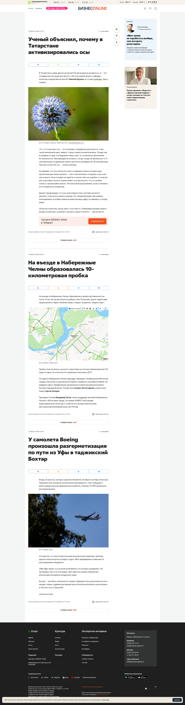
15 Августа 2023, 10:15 (36, 31)
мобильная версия (89, 677)
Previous (128, 58)
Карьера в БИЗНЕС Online (37, 659)
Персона (31, 641)
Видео (57, 641)
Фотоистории (59, 649)
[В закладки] (116, 36)
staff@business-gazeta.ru (135, 662)
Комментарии (68, 240)
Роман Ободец (142, 27)
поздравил (82, 397)
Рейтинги (85, 645)
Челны (121, 2)
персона (130, 21)
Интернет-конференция (90, 638)
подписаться (97, 221)
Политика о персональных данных (92, 687)
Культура (60, 631)
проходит (72, 379)
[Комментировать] (116, 29)
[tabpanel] (141, 38)
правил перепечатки (103, 694)
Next (154, 58)
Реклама (58, 655)
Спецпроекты (87, 655)
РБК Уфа (43, 569)
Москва (135, 2)
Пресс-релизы (33, 649)
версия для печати (102, 232)
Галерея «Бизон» (88, 659)
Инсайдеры (86, 649)
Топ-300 (84, 662)
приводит (98, 79)
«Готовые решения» (144, 29)
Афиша (30, 638)
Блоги (30, 645)
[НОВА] (57, 9)
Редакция (32, 655)
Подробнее (105, 700)
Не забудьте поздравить (90, 641)
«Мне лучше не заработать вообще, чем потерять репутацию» (140, 39)
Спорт (34, 631)
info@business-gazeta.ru (135, 646)
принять (177, 700)
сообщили (96, 483)
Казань (30, 8)
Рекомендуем (132, 87)
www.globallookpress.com (76, 143)
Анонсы (57, 638)
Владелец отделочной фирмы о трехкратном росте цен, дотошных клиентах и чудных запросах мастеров (140, 50)
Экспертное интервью (94, 631)
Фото (57, 645)
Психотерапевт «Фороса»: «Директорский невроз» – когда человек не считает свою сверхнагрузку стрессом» (139, 95)
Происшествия (46, 594)
